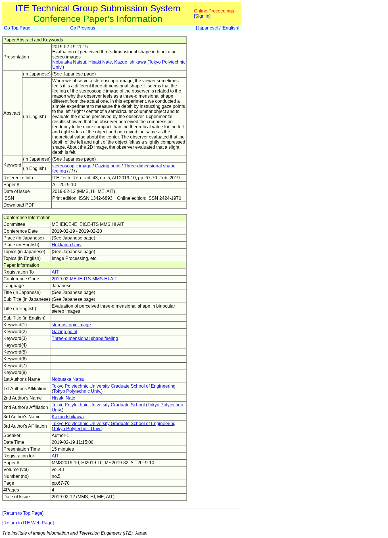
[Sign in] (202, 16)
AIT (55, 272)
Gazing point (107, 165)
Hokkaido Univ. (67, 244)
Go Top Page (17, 28)
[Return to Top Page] (22, 513)
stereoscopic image (71, 165)
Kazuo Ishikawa (130, 62)
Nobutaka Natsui (69, 62)
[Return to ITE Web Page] (28, 522)
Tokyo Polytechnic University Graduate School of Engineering (114, 386)
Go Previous (82, 28)
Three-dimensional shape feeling (85, 338)
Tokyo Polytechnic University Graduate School (98, 404)
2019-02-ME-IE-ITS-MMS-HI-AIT (84, 278)
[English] (230, 28)
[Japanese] (207, 28)
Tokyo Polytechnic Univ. (77, 391)
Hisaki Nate (100, 62)
